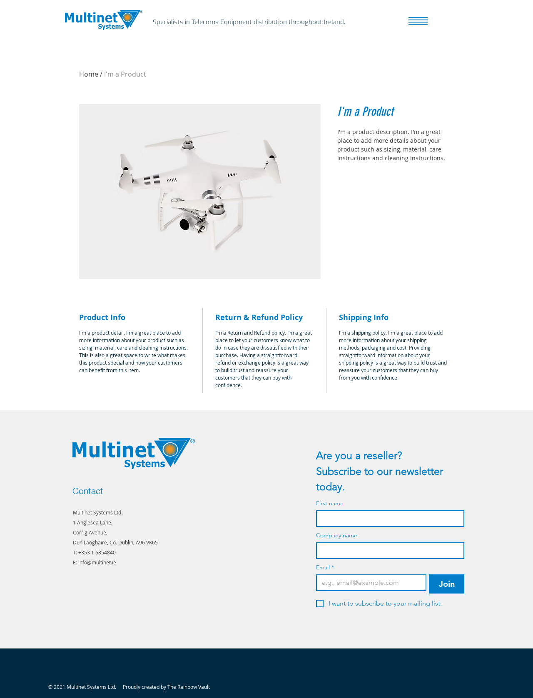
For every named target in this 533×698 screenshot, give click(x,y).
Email (325, 567)
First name (330, 503)
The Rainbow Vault (188, 686)
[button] (418, 21)
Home (88, 74)
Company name (336, 535)
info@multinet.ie (97, 562)
